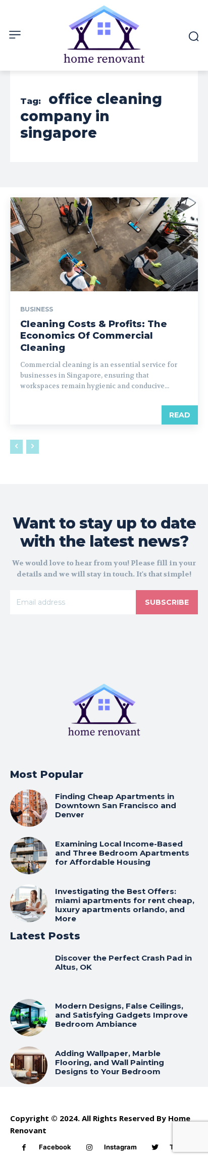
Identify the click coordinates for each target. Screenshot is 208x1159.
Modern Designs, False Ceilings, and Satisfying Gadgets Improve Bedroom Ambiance (121, 1015)
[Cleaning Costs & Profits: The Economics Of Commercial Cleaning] (104, 244)
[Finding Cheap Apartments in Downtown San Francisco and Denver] (28, 808)
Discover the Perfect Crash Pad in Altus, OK (123, 962)
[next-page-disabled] (32, 447)
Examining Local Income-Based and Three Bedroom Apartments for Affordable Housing (122, 853)
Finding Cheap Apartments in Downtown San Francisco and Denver (115, 805)
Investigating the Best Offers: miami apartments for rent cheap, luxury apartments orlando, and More (124, 904)
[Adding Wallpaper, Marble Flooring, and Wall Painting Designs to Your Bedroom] (28, 1065)
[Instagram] (89, 1147)
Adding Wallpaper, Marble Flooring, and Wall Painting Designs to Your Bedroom (109, 1062)
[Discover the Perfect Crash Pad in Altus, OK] (28, 969)
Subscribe (167, 602)
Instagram (120, 1147)
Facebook (55, 1147)
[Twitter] (155, 1147)
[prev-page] (16, 447)
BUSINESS (36, 309)
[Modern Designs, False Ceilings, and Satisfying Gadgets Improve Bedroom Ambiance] (28, 1017)
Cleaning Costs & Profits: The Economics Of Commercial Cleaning (93, 336)
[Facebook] (24, 1147)
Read (179, 414)
